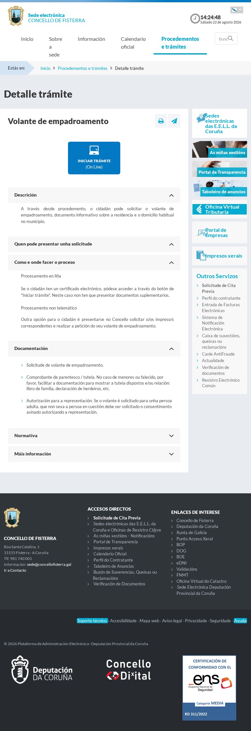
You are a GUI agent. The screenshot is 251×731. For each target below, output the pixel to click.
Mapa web (150, 620)
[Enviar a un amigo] (174, 121)
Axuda (240, 620)
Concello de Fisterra (195, 520)
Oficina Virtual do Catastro (201, 581)
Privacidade (196, 620)
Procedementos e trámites (180, 43)
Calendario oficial (133, 43)
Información (91, 39)
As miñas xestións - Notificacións (124, 535)
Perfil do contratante (221, 298)
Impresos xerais (108, 547)
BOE (180, 556)
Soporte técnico (92, 620)
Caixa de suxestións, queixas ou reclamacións (221, 341)
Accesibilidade (124, 620)
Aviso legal (172, 620)
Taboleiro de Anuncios (113, 566)
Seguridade (221, 620)
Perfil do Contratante (113, 560)
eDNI (181, 562)
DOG (181, 550)
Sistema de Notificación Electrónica (213, 323)
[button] (236, 10)
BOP (180, 544)
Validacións (186, 569)
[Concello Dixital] (125, 674)
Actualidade (213, 360)
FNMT (182, 575)
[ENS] (209, 693)
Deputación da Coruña (197, 526)
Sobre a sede (55, 46)
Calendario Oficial (109, 553)
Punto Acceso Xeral (194, 538)
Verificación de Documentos (119, 583)
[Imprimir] (161, 121)
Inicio (27, 39)
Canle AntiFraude (218, 354)
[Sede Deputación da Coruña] (42, 674)
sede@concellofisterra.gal (49, 564)
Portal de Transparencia (115, 541)
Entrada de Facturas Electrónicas (221, 307)
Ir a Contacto (15, 570)
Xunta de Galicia (191, 532)
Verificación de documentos (215, 370)
